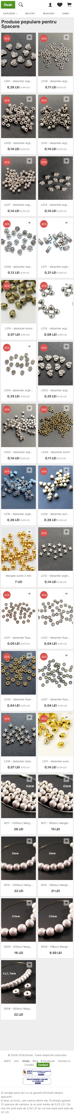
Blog (35, 1061)
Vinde (26, 1061)
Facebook (48, 1061)
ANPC (7, 1061)
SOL (16, 1061)
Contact (43, 1064)
